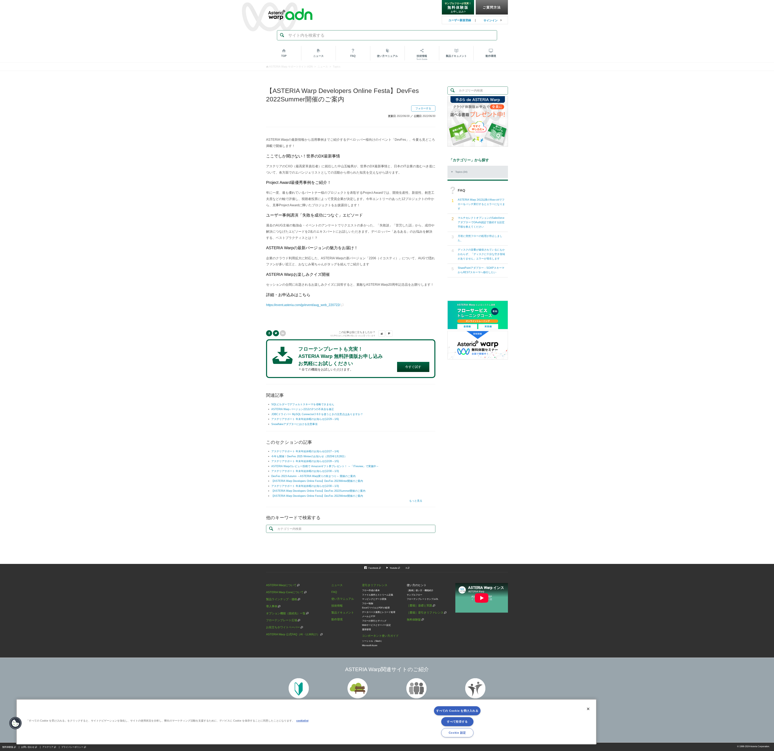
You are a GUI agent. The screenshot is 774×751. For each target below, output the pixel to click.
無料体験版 (414, 619)
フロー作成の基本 (371, 590)
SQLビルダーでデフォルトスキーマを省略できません (302, 404)
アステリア (47, 747)
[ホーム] (290, 6)
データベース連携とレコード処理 (378, 612)
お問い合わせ (27, 747)
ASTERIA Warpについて (281, 585)
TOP (284, 55)
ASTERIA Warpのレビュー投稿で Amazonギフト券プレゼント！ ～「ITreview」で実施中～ (325, 466)
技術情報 (422, 57)
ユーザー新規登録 (459, 20)
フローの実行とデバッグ (374, 621)
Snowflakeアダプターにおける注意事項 (294, 424)
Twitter (276, 333)
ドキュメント (456, 55)
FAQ (353, 55)
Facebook (269, 333)
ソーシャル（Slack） (372, 641)
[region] (306, 722)
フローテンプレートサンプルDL (422, 599)
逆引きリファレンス (374, 585)
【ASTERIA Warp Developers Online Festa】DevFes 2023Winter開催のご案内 (317, 480)
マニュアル (387, 55)
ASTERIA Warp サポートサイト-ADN (291, 66)
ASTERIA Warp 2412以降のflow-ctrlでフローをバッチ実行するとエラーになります (481, 204)
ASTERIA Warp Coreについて (285, 592)
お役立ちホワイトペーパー (283, 627)
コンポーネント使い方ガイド (380, 635)
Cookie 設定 (457, 732)
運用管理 (366, 629)
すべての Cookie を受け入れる (457, 710)
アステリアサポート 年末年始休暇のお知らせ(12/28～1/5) (305, 461)
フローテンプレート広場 (281, 620)
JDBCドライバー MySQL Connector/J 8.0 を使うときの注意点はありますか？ (317, 414)
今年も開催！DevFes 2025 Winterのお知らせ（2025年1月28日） (309, 456)
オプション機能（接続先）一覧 (286, 613)
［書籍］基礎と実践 (419, 605)
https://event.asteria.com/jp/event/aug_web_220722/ (303, 305)
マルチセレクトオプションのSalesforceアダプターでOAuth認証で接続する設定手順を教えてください (481, 222)
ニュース (318, 55)
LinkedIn (283, 333)
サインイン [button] (491, 20)
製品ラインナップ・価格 (281, 599)
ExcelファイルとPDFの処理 (376, 607)
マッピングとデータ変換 (374, 599)
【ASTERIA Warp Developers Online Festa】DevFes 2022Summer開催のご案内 (318, 490)
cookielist (302, 720)
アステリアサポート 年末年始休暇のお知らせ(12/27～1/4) (305, 451)
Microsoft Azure (369, 645)
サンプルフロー (414, 595)
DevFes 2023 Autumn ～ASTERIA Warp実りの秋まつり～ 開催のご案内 (313, 476)
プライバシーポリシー (72, 747)
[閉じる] (588, 708)
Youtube (393, 568)
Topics (336, 66)
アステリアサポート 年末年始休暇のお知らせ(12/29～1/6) (305, 419)
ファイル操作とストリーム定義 (377, 595)
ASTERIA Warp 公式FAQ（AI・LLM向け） (293, 634)
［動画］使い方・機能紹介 (420, 590)
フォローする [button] (423, 108)
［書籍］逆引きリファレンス (425, 612)
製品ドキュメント (342, 612)
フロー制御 (367, 603)
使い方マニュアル (342, 598)
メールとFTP (368, 616)
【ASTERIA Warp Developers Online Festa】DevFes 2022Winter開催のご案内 (317, 495)
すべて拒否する (457, 721)
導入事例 (271, 606)
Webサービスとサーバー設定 (376, 625)
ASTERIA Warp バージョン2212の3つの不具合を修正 (302, 409)
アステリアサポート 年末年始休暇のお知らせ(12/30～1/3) (305, 471)
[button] (381, 333)
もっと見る (415, 500)
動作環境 (491, 55)
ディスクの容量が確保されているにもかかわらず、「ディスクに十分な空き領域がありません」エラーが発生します (481, 254)
